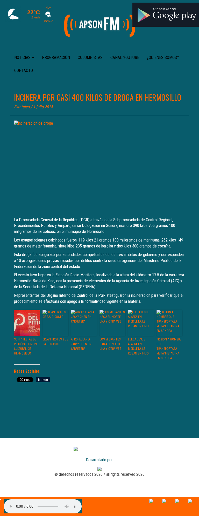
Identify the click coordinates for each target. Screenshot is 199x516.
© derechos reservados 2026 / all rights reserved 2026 (99, 474)
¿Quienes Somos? (163, 57)
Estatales (22, 106)
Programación (56, 57)
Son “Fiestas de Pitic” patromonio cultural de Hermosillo (27, 346)
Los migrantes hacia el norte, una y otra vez (110, 344)
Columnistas (90, 57)
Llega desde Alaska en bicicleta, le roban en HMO (138, 346)
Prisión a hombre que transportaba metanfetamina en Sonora (169, 349)
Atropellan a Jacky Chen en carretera (81, 344)
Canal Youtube (124, 57)
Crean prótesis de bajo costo (55, 342)
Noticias (23, 57)
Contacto (23, 70)
